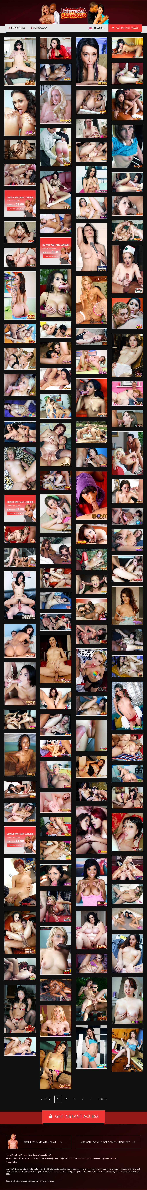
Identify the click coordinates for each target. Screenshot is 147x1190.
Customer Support (32, 1158)
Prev (47, 1099)
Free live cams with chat (40, 1142)
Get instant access (127, 27)
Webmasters (46, 1158)
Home (8, 1155)
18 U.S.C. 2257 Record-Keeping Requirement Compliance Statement (90, 1158)
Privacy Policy (11, 1162)
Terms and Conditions (15, 1158)
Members (16, 1155)
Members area (40, 28)
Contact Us (57, 1158)
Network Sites (18, 28)
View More (50, 1155)
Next (101, 1099)
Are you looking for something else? (105, 1142)
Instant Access (39, 1155)
